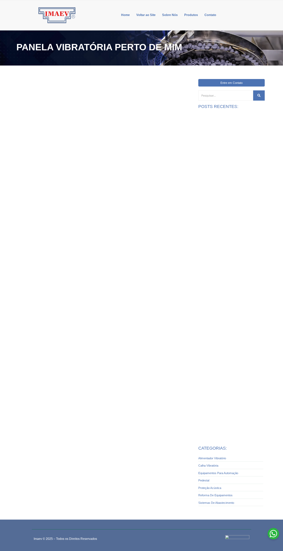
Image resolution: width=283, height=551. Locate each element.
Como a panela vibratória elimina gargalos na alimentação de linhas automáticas (77, 205)
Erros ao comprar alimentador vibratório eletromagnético (222, 296)
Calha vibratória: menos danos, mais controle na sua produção (229, 363)
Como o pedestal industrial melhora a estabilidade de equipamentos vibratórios (230, 167)
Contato (210, 15)
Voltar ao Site (146, 15)
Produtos (191, 15)
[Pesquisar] (259, 95)
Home (125, 15)
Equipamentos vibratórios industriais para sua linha (229, 426)
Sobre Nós (170, 15)
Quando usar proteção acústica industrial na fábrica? (230, 231)
